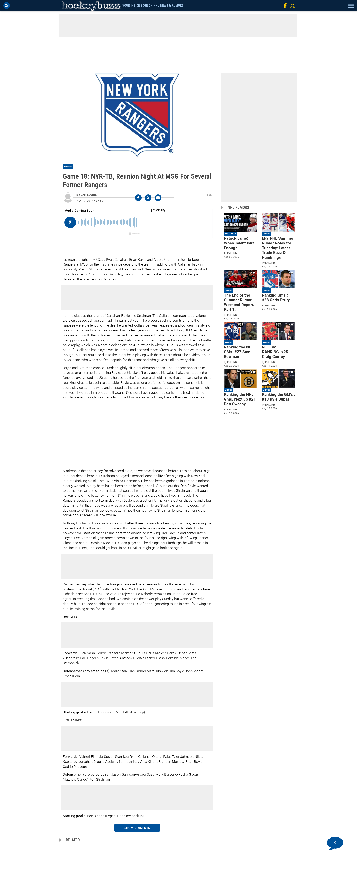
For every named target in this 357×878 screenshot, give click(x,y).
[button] (350, 5)
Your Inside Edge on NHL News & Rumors (153, 5)
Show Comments (137, 828)
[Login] (7, 5)
